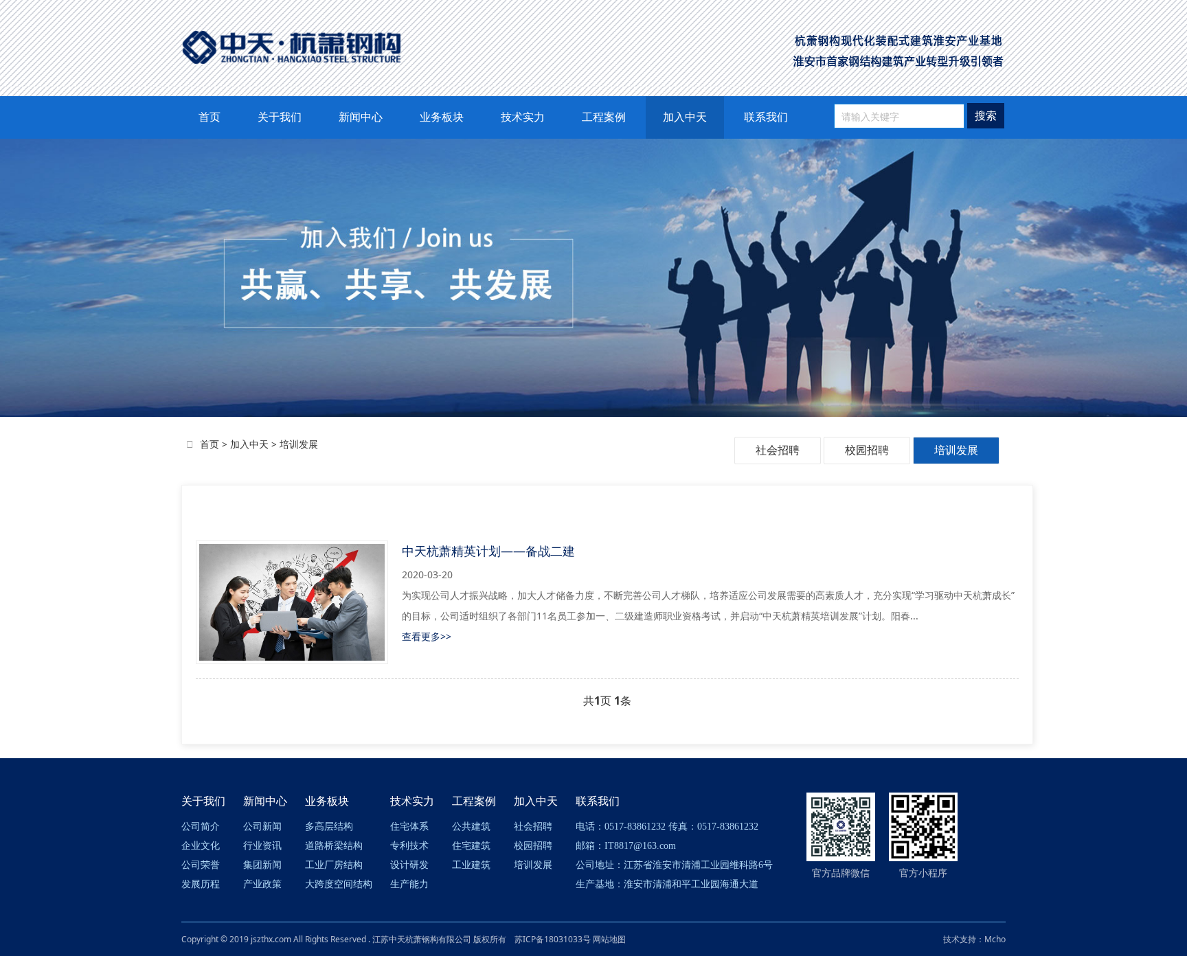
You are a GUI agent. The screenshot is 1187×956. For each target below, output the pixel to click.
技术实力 (523, 116)
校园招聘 (867, 449)
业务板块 (442, 116)
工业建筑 (471, 865)
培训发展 (299, 444)
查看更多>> (426, 636)
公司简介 (200, 826)
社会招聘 (778, 449)
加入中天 (685, 116)
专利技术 (409, 846)
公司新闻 (262, 826)
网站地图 (609, 939)
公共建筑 (471, 826)
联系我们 (766, 116)
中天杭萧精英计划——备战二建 (488, 551)
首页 (210, 116)
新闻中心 (361, 116)
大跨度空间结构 (338, 884)
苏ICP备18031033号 (553, 939)
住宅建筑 (471, 846)
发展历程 (200, 884)
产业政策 (262, 884)
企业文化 (200, 846)
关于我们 (280, 116)
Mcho (995, 939)
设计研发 (409, 865)
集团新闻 (262, 865)
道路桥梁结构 (334, 846)
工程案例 (604, 116)
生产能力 (409, 884)
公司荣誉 (200, 865)
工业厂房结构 (334, 865)
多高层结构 (329, 826)
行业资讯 (262, 846)
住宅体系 (409, 826)
